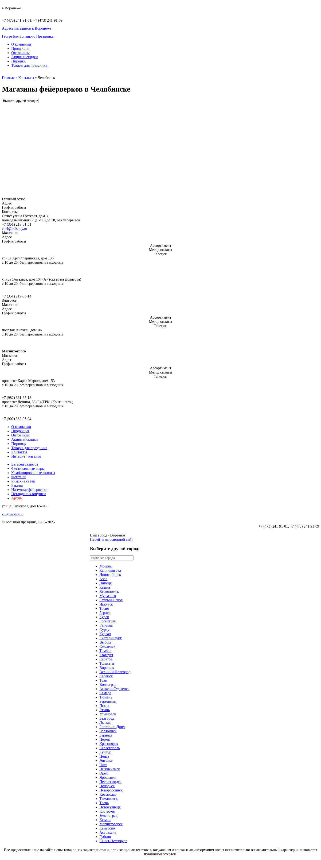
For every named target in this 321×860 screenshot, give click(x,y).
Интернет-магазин (26, 456)
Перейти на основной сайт (111, 539)
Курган (105, 634)
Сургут (105, 630)
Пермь (104, 739)
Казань (104, 587)
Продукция (20, 48)
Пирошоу (18, 61)
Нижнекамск (109, 769)
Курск (104, 617)
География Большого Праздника (28, 36)
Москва (105, 566)
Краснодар (108, 794)
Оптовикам (20, 53)
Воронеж (106, 668)
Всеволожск (109, 592)
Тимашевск (108, 799)
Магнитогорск (111, 824)
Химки (105, 820)
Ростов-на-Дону (112, 727)
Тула (103, 680)
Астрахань (107, 832)
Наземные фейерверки (29, 490)
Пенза (104, 756)
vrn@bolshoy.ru (12, 514)
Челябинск (108, 731)
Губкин (105, 837)
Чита (103, 765)
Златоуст (106, 655)
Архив (16, 498)
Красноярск (108, 744)
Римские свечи (23, 481)
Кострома (107, 811)
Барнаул (105, 735)
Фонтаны (18, 477)
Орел (103, 773)
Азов (103, 579)
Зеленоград (108, 816)
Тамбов (105, 651)
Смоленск (107, 646)
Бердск (104, 613)
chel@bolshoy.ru (14, 229)
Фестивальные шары (28, 468)
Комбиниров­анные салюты (33, 473)
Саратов (106, 659)
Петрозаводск (110, 782)
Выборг (105, 642)
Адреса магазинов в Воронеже (26, 28)
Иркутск (106, 604)
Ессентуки (107, 621)
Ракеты (17, 485)
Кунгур (105, 752)
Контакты (26, 78)
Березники (107, 701)
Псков (104, 706)
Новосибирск (110, 575)
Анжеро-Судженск (114, 689)
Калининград (110, 570)
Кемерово (107, 828)
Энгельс (106, 761)
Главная (8, 78)
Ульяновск (107, 714)
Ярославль (107, 777)
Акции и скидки (24, 57)
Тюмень (105, 697)
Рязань (104, 710)
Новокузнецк (110, 807)
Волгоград (107, 684)
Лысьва (105, 723)
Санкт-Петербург (113, 841)
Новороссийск (111, 790)
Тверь (104, 803)
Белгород (106, 718)
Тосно (104, 608)
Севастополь (109, 748)
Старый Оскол (111, 600)
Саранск (106, 676)
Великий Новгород (114, 672)
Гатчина (106, 625)
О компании (21, 44)
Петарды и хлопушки (28, 494)
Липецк (105, 583)
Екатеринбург (110, 638)
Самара (105, 693)
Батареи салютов (24, 464)
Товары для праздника (29, 65)
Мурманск (107, 596)
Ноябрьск (107, 786)
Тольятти (106, 663)
